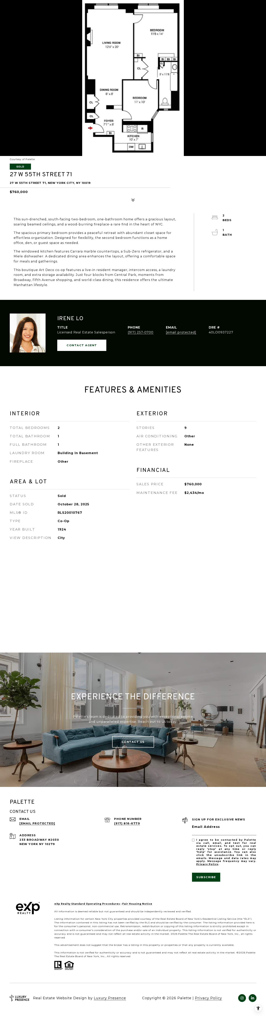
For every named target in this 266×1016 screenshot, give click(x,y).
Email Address (206, 827)
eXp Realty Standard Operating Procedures (87, 903)
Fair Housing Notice (137, 903)
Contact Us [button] (133, 742)
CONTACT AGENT (82, 345)
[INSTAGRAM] (242, 998)
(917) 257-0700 (140, 332)
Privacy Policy (207, 864)
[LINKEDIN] (252, 998)
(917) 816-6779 (127, 823)
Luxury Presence (110, 998)
